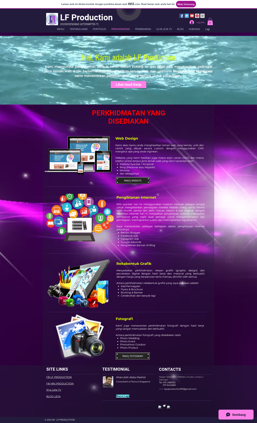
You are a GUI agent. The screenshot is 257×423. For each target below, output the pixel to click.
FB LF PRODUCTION (59, 377)
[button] (210, 21)
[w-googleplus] (168, 407)
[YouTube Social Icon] (192, 16)
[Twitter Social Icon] (187, 16)
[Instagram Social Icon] (202, 16)
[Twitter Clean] (164, 405)
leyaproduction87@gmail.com (180, 389)
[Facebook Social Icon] (181, 16)
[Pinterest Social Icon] (197, 16)
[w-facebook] (160, 407)
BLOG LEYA (53, 396)
